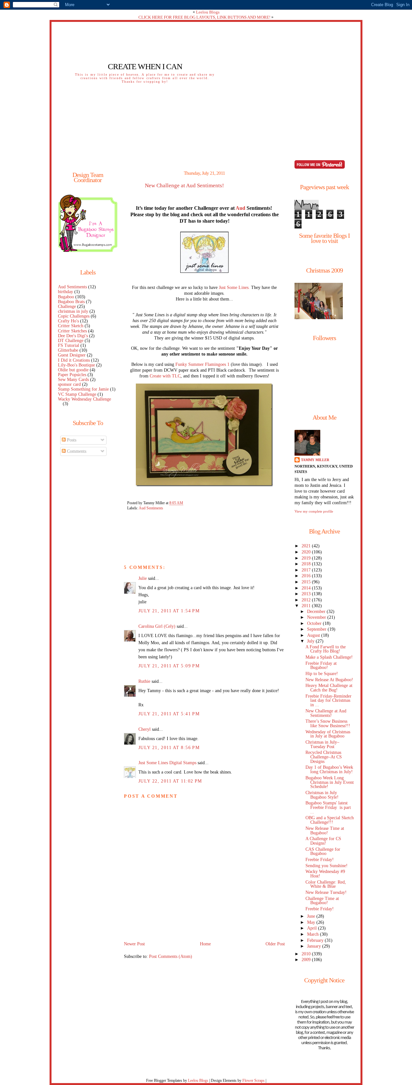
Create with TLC (165, 376)
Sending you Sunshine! (326, 865)
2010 (307, 953)
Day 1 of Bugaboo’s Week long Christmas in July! (329, 769)
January (314, 946)
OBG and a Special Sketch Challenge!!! (329, 820)
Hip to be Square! (321, 673)
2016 (307, 575)
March (313, 934)
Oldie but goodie (73, 369)
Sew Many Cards (73, 379)
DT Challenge (70, 340)
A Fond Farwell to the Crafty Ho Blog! (325, 649)
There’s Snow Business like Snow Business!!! (327, 723)
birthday (65, 291)
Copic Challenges (73, 316)
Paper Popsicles (72, 374)
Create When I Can (145, 66)
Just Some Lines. (235, 287)
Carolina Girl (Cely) (156, 626)
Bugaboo (66, 296)
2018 (307, 563)
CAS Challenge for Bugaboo (322, 851)
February (316, 940)
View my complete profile (314, 511)
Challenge (67, 306)
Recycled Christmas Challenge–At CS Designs (323, 757)
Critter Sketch (70, 325)
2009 (307, 959)
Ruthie (144, 681)
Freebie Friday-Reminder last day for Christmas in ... (328, 701)
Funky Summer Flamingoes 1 (202, 364)
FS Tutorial (68, 345)
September (317, 629)
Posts (71, 440)
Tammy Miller (315, 460)
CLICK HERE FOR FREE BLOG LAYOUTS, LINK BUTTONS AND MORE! (204, 17)
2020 (307, 552)
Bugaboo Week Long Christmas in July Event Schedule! (329, 782)
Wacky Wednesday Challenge (84, 399)
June (311, 916)
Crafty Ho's (68, 321)
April (312, 928)
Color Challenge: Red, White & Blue (325, 884)
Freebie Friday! (319, 859)
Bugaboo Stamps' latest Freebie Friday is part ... (328, 807)
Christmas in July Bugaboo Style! (322, 795)
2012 (307, 600)
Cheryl (144, 729)
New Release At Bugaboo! (329, 679)
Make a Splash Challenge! (329, 657)
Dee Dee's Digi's (73, 335)
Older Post (275, 943)
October (315, 623)
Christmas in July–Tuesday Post (322, 744)
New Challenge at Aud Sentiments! (184, 185)
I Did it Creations (74, 360)
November (317, 617)
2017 (307, 570)
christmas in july (73, 311)
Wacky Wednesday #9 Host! (325, 873)
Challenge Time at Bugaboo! (322, 900)
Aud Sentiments (72, 286)
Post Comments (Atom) (170, 956)
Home (205, 943)
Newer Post (134, 943)
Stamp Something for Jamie (83, 389)
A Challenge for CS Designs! (323, 841)
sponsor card (69, 384)
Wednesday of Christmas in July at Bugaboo (327, 734)
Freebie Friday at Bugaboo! (321, 665)
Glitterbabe (68, 350)
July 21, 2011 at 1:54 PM (169, 610)
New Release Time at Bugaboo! (324, 830)
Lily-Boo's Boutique (76, 365)
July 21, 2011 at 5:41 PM (169, 713)
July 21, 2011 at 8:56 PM (169, 747)
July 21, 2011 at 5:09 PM (169, 665)
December (317, 611)
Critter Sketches (72, 331)
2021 (307, 545)
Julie (142, 578)
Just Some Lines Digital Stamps (167, 762)
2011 (307, 605)
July (311, 641)
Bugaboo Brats (71, 301)
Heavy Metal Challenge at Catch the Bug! (328, 687)
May (311, 922)
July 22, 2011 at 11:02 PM (170, 781)
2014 (307, 588)
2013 (307, 593)
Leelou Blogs (208, 12)
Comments (76, 451)
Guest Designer (72, 355)
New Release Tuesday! (326, 892)
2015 (307, 582)
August (314, 635)
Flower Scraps (253, 1080)
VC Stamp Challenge (77, 394)
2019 (307, 558)
